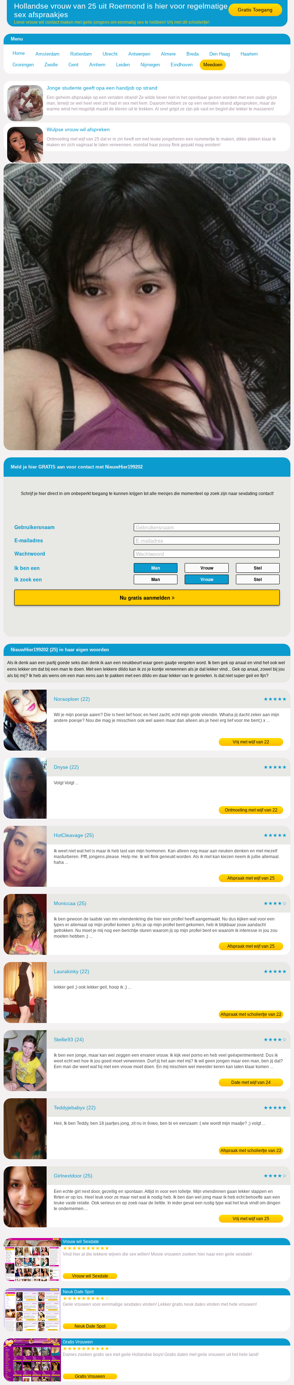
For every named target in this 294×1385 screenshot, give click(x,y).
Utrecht (110, 54)
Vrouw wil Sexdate (90, 1276)
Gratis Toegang (255, 10)
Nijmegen (150, 64)
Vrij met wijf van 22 (251, 741)
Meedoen (212, 64)
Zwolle (51, 64)
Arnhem (97, 64)
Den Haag (219, 54)
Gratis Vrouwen (90, 1376)
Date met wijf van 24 (251, 1082)
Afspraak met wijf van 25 (251, 878)
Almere (168, 54)
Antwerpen (139, 54)
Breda (192, 54)
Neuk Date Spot (90, 1326)
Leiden (123, 64)
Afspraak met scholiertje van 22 (250, 1014)
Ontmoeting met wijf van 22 (251, 810)
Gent (73, 64)
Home (19, 53)
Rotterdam (81, 54)
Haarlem (249, 54)
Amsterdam (47, 54)
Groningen (23, 64)
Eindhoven (182, 64)
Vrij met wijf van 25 (251, 1218)
